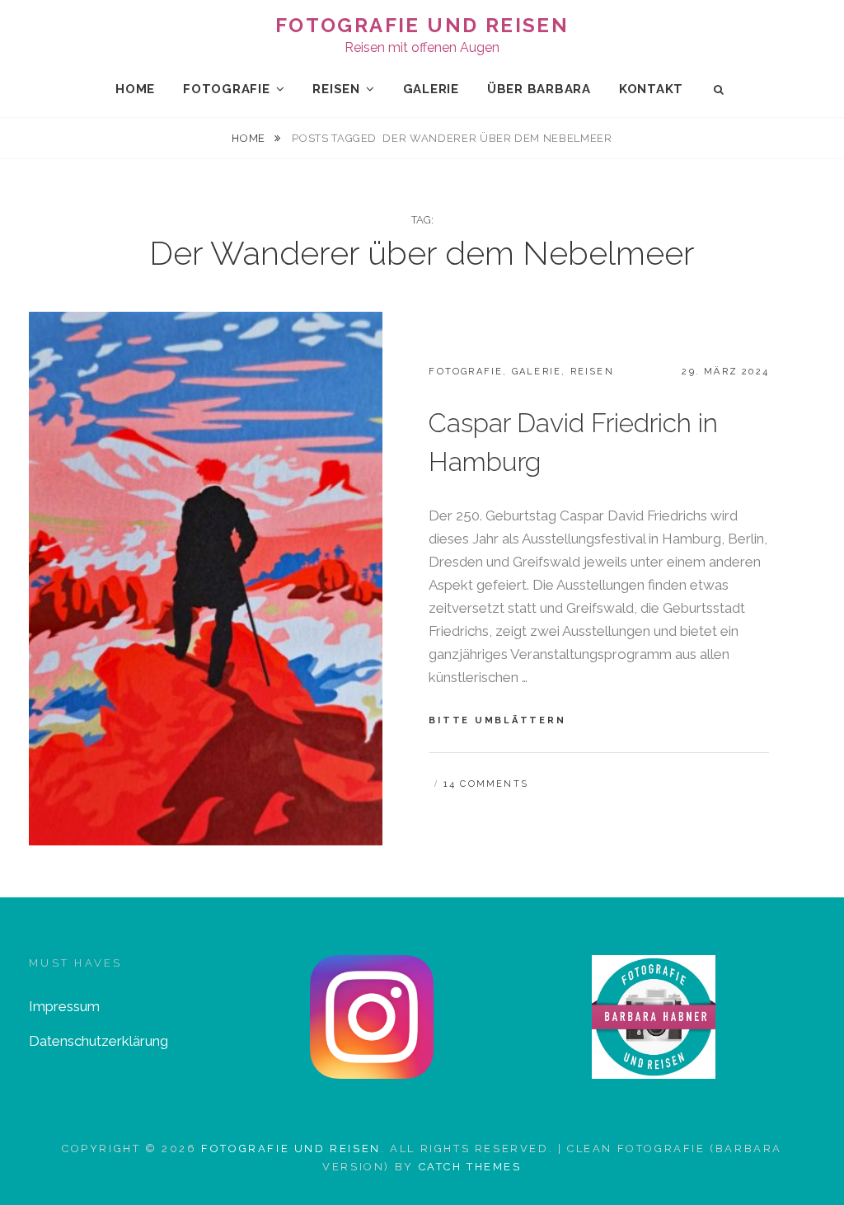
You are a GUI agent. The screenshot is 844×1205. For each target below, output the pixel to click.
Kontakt (651, 89)
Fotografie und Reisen (422, 25)
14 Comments (485, 784)
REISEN (336, 89)
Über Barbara (539, 89)
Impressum (64, 1006)
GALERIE (431, 89)
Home (135, 89)
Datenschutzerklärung (98, 1041)
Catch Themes (470, 1166)
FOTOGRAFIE (226, 89)
